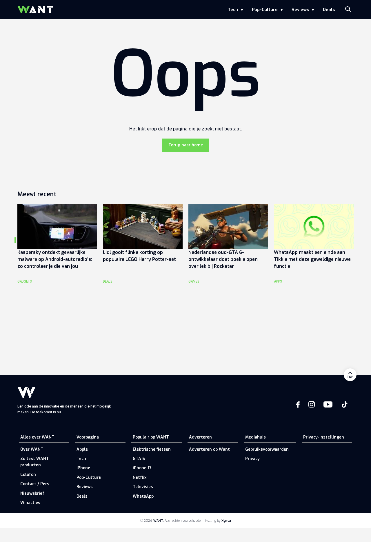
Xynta (226, 521)
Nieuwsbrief (32, 493)
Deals (329, 9)
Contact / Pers (34, 484)
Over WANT (31, 449)
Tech (233, 9)
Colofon (28, 474)
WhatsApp (143, 496)
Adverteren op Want (209, 449)
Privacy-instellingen (323, 437)
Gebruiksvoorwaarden (267, 449)
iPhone (83, 468)
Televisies (143, 487)
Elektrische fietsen (152, 449)
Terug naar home (185, 145)
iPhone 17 (142, 468)
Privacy (252, 458)
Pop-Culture (265, 9)
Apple (82, 449)
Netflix (139, 477)
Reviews (300, 9)
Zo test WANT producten (34, 462)
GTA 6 (139, 458)
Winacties (30, 502)
